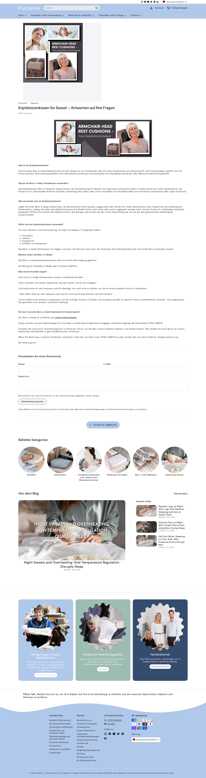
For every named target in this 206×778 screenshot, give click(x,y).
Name (21, 364)
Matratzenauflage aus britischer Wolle (59, 737)
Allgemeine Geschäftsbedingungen (88, 735)
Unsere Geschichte (160, 666)
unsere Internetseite (66, 317)
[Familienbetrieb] (160, 627)
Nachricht (23, 376)
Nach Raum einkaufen (80, 15)
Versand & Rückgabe (46, 675)
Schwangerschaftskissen (61, 727)
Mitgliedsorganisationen (88, 750)
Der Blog (81, 753)
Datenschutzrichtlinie (87, 740)
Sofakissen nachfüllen (59, 749)
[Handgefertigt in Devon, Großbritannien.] (46, 627)
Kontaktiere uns (84, 720)
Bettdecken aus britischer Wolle (57, 731)
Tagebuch (34, 103)
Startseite (22, 103)
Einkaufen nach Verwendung (46, 15)
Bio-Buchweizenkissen (60, 723)
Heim (21, 15)
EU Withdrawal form (86, 760)
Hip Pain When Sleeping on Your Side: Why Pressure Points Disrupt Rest (172, 540)
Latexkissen (55, 752)
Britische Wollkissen (59, 742)
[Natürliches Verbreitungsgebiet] (103, 627)
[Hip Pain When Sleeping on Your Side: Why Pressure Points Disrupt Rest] (146, 541)
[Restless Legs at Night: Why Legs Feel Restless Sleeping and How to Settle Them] (146, 511)
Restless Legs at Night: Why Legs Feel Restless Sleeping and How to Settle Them (171, 510)
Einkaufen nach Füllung (111, 15)
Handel (80, 746)
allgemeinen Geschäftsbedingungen (89, 409)
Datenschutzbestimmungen (122, 409)
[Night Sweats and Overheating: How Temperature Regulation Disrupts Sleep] (71, 530)
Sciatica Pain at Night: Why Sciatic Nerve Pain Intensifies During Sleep (172, 525)
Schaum (135, 15)
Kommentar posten (32, 401)
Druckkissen (55, 745)
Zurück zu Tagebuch (104, 424)
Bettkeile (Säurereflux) (60, 720)
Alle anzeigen (181, 493)
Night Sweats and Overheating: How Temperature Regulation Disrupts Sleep (72, 564)
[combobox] (71, 8)
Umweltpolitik (83, 727)
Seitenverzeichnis (85, 757)
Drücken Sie (82, 743)
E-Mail (107, 364)
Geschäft (103, 669)
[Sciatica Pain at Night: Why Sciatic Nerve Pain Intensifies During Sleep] (146, 527)
